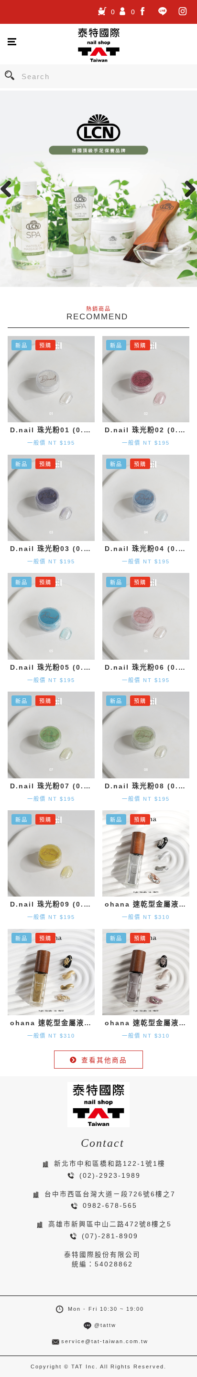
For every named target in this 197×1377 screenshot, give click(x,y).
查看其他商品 (104, 1060)
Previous (9, 188)
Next (187, 188)
